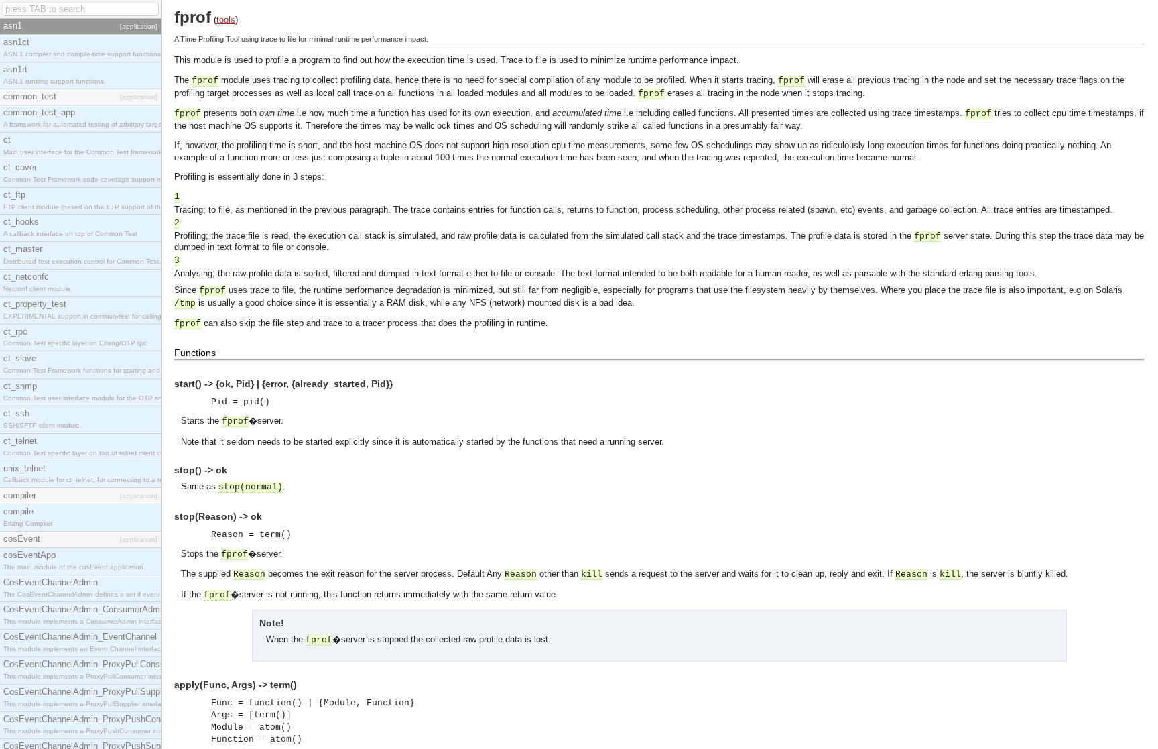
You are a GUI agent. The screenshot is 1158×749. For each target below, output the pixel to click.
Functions (195, 352)
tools (225, 20)
